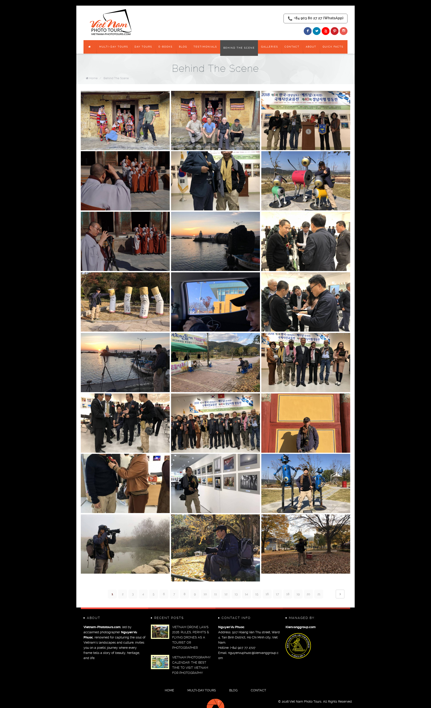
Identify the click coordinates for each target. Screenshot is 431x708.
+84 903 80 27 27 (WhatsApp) (318, 18)
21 (318, 594)
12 (225, 594)
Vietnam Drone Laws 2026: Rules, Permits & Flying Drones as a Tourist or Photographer (190, 637)
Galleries (269, 46)
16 (267, 594)
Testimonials (205, 46)
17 (277, 594)
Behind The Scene (239, 47)
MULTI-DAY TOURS (113, 46)
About (311, 46)
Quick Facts (333, 46)
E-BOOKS (165, 46)
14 (246, 594)
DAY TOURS (143, 46)
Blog (183, 46)
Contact (291, 46)
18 (287, 594)
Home (93, 78)
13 (236, 594)
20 (308, 594)
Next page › (340, 594)
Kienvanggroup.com (301, 627)
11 (215, 594)
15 (256, 594)
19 (298, 594)
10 (205, 594)
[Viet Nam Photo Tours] (111, 22)
